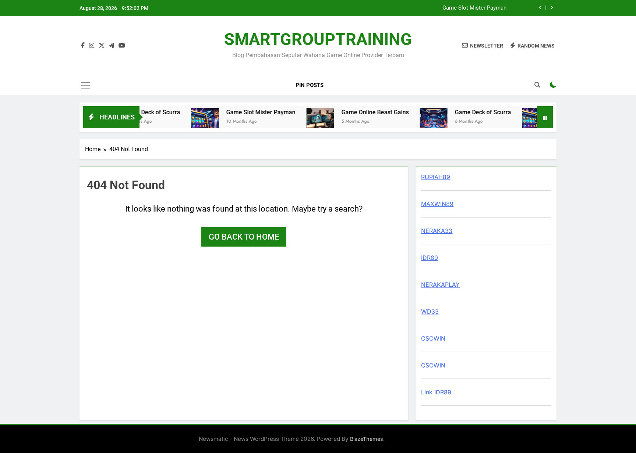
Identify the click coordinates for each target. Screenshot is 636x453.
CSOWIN (433, 338)
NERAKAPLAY (440, 284)
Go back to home (244, 236)
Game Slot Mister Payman (474, 8)
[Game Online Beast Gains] (314, 122)
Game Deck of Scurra (146, 112)
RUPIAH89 (435, 177)
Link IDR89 (436, 392)
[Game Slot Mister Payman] (199, 122)
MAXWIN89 (437, 204)
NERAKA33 (436, 230)
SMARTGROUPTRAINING (318, 39)
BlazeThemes (366, 439)
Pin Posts (310, 85)
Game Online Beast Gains (369, 112)
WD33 (430, 311)
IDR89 (429, 257)
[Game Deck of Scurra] (427, 122)
